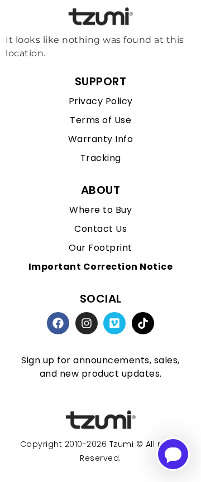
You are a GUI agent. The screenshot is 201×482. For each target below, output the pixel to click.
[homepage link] (100, 420)
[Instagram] (86, 323)
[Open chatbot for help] (173, 454)
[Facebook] (58, 323)
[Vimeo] (114, 323)
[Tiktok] (143, 323)
